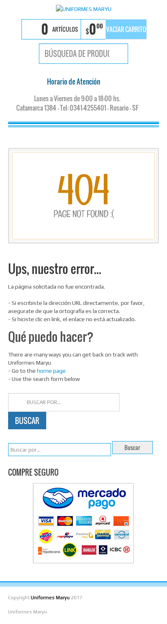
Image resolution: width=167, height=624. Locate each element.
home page (51, 370)
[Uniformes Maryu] (83, 8)
